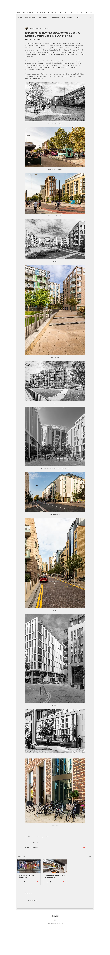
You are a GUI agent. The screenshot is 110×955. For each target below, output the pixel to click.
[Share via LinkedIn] (34, 842)
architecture (48, 836)
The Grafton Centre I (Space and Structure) (55, 876)
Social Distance (55, 17)
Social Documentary (30, 17)
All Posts (19, 17)
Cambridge (40, 836)
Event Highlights (43, 17)
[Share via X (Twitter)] (30, 842)
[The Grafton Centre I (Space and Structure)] (55, 866)
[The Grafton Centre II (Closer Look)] (29, 866)
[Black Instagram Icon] (55, 920)
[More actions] (84, 28)
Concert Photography (67, 17)
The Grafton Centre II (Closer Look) (26, 876)
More (78, 17)
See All (91, 856)
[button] (91, 17)
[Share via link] (38, 842)
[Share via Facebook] (26, 842)
